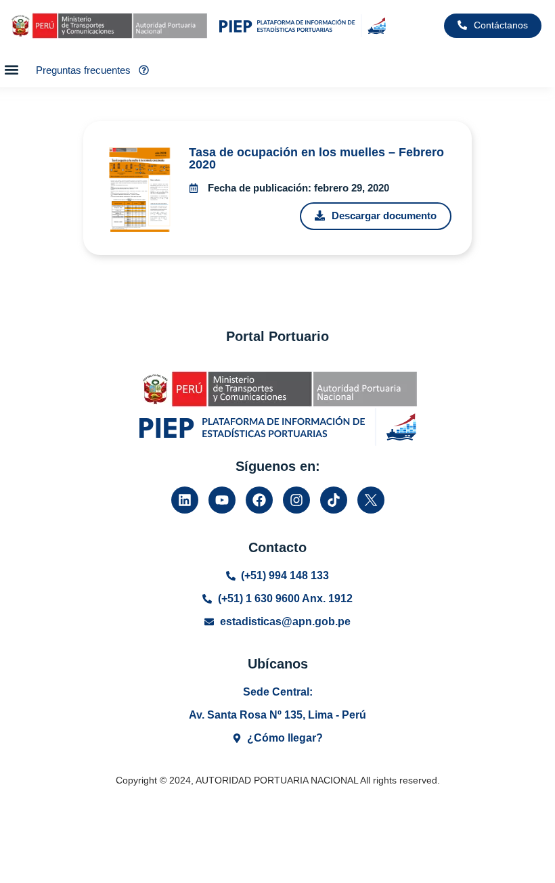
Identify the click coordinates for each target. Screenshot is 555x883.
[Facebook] (259, 500)
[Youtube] (222, 500)
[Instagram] (296, 500)
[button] (11, 69)
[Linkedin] (184, 500)
